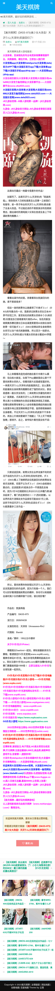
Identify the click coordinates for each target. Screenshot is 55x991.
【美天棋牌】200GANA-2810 (19, 971)
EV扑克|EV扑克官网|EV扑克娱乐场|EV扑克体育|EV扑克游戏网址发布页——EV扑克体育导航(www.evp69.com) (27, 738)
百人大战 (12, 22)
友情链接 (36, 984)
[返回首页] (4, 22)
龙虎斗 (22, 22)
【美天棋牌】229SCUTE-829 (19, 958)
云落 (42, 987)
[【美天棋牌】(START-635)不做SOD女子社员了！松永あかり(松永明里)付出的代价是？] (15, 916)
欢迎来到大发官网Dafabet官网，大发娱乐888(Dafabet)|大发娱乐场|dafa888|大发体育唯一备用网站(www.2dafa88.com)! (27, 769)
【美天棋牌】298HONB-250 (19, 954)
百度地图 (25, 987)
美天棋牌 (26, 984)
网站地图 (46, 984)
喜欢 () (29, 843)
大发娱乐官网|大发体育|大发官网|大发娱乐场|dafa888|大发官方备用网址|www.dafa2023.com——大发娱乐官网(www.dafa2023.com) (27, 93)
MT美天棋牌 (23, 41)
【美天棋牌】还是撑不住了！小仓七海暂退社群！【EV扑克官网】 (40, 865)
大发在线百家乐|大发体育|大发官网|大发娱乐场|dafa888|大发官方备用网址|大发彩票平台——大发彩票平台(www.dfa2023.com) (27, 82)
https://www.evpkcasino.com (32, 717)
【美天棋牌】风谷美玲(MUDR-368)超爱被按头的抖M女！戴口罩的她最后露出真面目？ (15, 867)
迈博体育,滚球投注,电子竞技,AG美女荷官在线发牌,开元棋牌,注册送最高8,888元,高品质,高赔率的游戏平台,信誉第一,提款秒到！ (26, 750)
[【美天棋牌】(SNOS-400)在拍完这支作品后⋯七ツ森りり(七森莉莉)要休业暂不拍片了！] (15, 887)
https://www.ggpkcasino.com (33, 721)
